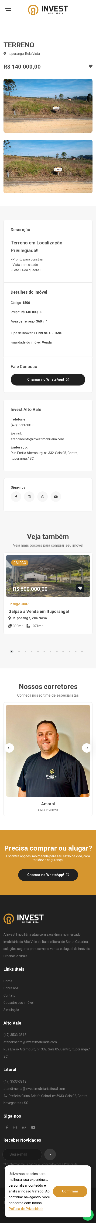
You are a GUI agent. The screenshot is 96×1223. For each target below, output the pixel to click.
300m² (17, 626)
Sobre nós (10, 988)
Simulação (11, 1010)
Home (7, 981)
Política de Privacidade (26, 1209)
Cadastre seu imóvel (18, 1002)
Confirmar (70, 1191)
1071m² (36, 626)
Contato (9, 995)
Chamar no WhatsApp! (46, 379)
